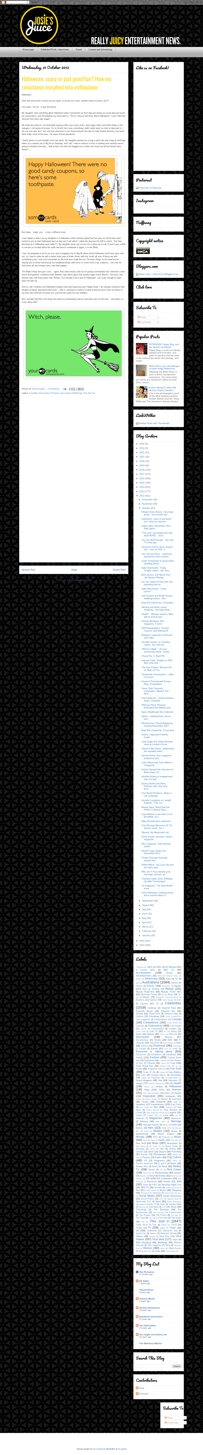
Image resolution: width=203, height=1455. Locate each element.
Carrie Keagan (168, 1000)
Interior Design (151, 1099)
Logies (139, 1115)
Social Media (146, 1195)
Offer (161, 1149)
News (155, 1143)
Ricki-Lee (175, 1176)
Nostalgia (140, 1149)
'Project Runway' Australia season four (154, 859)
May (144, 918)
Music (177, 1136)
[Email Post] (64, 388)
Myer (145, 1140)
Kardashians (157, 1104)
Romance (152, 1181)
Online (172, 1148)
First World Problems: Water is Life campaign (156, 794)
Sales (145, 1185)
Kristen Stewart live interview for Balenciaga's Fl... (157, 770)
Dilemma (173, 1034)
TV (149, 1227)
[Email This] (70, 389)
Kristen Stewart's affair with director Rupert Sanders (162, 389)
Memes (139, 1128)
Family (139, 1057)
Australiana (150, 982)
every (175, 1049)
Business (140, 1000)
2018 (142, 469)
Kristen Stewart (152, 1110)
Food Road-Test (144, 1066)
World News (143, 1251)
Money (174, 1131)
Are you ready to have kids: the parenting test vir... (157, 583)
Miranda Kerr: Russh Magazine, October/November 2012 (157, 724)
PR (145, 1161)
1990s (159, 967)
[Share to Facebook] (79, 389)
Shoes (163, 1190)
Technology (141, 1210)
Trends (139, 1228)
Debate (150, 1034)
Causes (144, 1003)
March (145, 926)
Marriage (176, 1121)
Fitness (151, 1063)
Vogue (175, 1239)
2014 (142, 487)
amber (138, 979)
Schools (158, 1187)
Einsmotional (168, 1043)
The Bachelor (161, 1209)
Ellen (178, 1042)
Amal (160, 976)
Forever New (165, 1066)
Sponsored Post (143, 1201)
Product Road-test (144, 1163)
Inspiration (149, 1096)
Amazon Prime (172, 976)
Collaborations (160, 1019)
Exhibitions (156, 1054)
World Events (175, 1248)
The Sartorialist (147, 1325)
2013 (142, 491)
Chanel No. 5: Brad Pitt (152, 656)
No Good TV (154, 1146)
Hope (147, 1089)
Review (162, 1175)
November (147, 503)
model (146, 1131)
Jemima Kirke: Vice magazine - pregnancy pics (157, 756)
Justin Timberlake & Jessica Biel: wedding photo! (157, 562)
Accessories (143, 972)
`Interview (140, 967)
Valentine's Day (170, 1231)
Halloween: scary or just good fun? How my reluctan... (156, 520)
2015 (142, 482)
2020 (142, 461)
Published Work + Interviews (55, 49)
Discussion (44, 393)
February (147, 931)
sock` (161, 1199)
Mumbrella (166, 1137)
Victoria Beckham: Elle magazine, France (152, 622)
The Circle (157, 1212)
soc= (179, 1193)
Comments (145, 322)
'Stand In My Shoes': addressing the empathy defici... (157, 749)
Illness (167, 1093)
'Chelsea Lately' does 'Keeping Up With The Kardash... (156, 880)
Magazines (155, 1118)
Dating (174, 1031)
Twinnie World (147, 1298)
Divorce (169, 1037)
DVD (170, 1040)
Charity (139, 1013)
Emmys (144, 1046)
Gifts (143, 1075)
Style (162, 1204)
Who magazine (154, 1245)
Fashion (154, 1057)
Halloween (66, 393)
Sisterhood (145, 1193)
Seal (176, 1188)
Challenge (151, 1008)
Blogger (122, 1448)
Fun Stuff (175, 1068)
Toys (154, 1225)
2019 (142, 465)
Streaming (140, 1204)
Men (150, 1127)
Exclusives (141, 1054)
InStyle (138, 1099)
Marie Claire (160, 1121)
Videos (139, 1236)
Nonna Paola (171, 1146)
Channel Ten (168, 1011)
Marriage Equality (151, 1125)
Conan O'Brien (172, 1023)
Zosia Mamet (171, 1251)
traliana (164, 1225)
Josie (141, 1388)
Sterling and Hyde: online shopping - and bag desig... (156, 608)
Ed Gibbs (144, 1281)
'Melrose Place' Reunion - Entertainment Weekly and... (156, 706)
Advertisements (143, 975)
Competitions (151, 1022)
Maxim (165, 1125)
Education (154, 1043)
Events (154, 1048)
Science (169, 1188)
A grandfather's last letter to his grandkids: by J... (157, 815)
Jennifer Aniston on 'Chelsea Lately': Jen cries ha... (155, 643)
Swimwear (153, 1207)
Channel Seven (144, 1011)
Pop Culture (174, 1157)
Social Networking (172, 1196)
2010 (142, 945)
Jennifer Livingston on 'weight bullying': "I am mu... (156, 801)
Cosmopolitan (157, 1029)
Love (165, 1115)
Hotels (162, 1090)
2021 (142, 456)
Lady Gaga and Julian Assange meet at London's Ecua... (157, 742)
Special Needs (172, 1199)
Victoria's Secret (168, 1233)
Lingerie (172, 1112)
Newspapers (172, 1143)
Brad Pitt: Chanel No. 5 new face (157, 730)
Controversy (155, 1025)
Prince (175, 1161)
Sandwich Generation (151, 1316)
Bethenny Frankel (149, 994)
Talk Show (171, 1206)
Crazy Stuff (140, 1031)
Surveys (142, 1207)
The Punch (161, 1215)
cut (165, 1031)
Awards (150, 986)
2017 (142, 474)
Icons (156, 1093)
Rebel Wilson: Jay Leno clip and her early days (157, 866)
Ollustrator (99, 1448)
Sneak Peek (169, 1193)
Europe (142, 1049)
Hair (160, 1080)
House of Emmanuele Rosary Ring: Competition (156, 682)
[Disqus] (74, 438)
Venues (153, 1233)
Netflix (162, 1140)
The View (163, 1218)
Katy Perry (176, 1104)
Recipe (151, 1170)
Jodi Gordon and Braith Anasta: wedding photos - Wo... (157, 597)
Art (176, 979)
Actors (169, 973)
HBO (167, 1083)
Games (162, 1072)
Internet (164, 1099)
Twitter (172, 1227)
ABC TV (169, 970)
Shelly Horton (151, 1190)
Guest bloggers (144, 1080)
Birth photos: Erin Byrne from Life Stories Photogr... (155, 576)
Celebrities (173, 1003)
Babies (177, 986)
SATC (154, 1185)
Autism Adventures (149, 1307)
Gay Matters (175, 1072)
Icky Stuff (147, 1093)
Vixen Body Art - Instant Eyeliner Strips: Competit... (157, 699)
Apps (168, 979)
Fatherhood (149, 1060)
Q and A (162, 1163)
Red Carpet (174, 1169)
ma (176, 1115)
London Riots (152, 1115)
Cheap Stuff (154, 1014)
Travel (79, 49)
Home (74, 569)
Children (33, 393)
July (144, 909)
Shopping (176, 1190)
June (145, 913)
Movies (140, 1136)
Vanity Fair (141, 1233)
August (146, 905)
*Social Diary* (146, 1290)
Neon (153, 1140)
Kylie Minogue (170, 1110)
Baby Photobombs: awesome (156, 821)
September (148, 900)
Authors (174, 983)
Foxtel (139, 1068)
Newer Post (29, 569)
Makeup (144, 1121)
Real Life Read (159, 1166)
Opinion (139, 1152)
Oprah (151, 1152)
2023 (142, 448)
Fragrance (152, 1069)
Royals (166, 1181)
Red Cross (147, 1173)
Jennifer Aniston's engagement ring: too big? (156, 777)
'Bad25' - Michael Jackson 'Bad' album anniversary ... (157, 615)
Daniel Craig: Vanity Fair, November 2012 (153, 852)
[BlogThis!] (73, 389)
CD (157, 1004)
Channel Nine (168, 1008)
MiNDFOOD (166, 1128)
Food (172, 1063)
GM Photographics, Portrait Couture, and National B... (155, 629)
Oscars (162, 1151)
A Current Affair (145, 970)
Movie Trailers (166, 1134)
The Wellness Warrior (150, 1343)
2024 (142, 443)
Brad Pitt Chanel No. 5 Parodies (157, 602)
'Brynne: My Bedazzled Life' (155, 832)
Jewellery (140, 1104)
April (144, 922)
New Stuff (141, 1143)
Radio (173, 1163)
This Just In (89, 393)
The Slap (174, 1215)
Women (147, 1248)
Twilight (162, 1228)
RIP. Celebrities (164, 1178)
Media (174, 1125)
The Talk (152, 1218)
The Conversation (173, 1212)
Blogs (170, 994)
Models (157, 1130)
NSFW (152, 1149)
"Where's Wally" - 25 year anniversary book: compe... (156, 650)
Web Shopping (143, 1242)
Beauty (169, 988)
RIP (148, 1178)
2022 (142, 452)
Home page (28, 49)
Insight (178, 1093)
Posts (143, 317)
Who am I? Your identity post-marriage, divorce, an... (156, 873)
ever (166, 1049)
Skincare (157, 1193)
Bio (163, 994)
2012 (142, 495)
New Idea (174, 1140)
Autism (139, 986)
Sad (179, 1181)
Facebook (171, 1054)
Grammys (155, 1078)
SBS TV (145, 1187)
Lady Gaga (150, 1113)
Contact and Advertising (100, 49)
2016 (142, 478)
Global (143, 1078)
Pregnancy (159, 1160)
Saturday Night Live (171, 1184)
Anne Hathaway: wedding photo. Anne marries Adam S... (157, 894)
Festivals (54, 393)
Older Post (119, 569)
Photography (160, 1154)
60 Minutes (171, 967)
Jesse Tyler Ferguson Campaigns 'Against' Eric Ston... (155, 691)
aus (137, 983)
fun (163, 1069)
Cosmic (144, 1029)
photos (175, 1154)
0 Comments (54, 388)
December (147, 499)
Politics (158, 1157)
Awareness (166, 986)
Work (162, 1248)
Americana (151, 978)
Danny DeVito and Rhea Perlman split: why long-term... (154, 786)
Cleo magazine (143, 1019)
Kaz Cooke (144, 1107)
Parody (144, 1154)
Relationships (161, 1172)
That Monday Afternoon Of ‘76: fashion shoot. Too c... (156, 826)
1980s (149, 967)
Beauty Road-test (145, 991)
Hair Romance (146, 1272)
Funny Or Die (149, 1072)
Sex (138, 1190)
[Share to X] (76, 389)
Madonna (140, 1118)
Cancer (153, 999)
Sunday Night (175, 1204)
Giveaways (175, 1075)
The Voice (176, 1217)
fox (176, 1066)
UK (137, 1230)
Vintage (152, 1236)
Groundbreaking (171, 1078)
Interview (176, 1099)
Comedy (176, 1019)
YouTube (155, 1251)
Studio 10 (151, 1204)
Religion (177, 1173)
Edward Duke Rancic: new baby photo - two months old (157, 513)
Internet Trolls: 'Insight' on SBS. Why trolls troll (157, 661)
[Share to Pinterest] (82, 389)
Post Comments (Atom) (80, 580)
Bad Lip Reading (151, 989)
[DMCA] (143, 253)
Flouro (163, 1063)
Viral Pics (164, 1236)
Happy (139, 1083)
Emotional (159, 1045)
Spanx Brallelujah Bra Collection (157, 712)
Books (146, 997)
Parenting (77, 393)
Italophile (160, 1101)
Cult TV (154, 1031)
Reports (143, 1176)
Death (138, 1034)
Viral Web (158, 1239)
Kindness (169, 1107)
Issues (145, 1101)
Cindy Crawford (172, 1016)
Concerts (140, 1026)
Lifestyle (161, 1113)
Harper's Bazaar (154, 1083)
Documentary (142, 1040)
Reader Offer (142, 1166)
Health (177, 1083)
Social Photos (147, 1199)
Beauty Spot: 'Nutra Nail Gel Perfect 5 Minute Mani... (155, 808)
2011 (142, 941)
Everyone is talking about (154, 1051)
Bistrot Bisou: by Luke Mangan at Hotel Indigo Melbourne (164, 367)
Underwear (152, 1231)
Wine (167, 1245)
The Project (145, 1215)
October (146, 508)
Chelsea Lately (171, 1014)
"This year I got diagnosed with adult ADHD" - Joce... (156, 534)
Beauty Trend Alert (171, 991)
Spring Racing (172, 1201)
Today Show (142, 1225)
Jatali (175, 1102)
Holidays (159, 1087)
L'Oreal (139, 1113)
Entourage (177, 1046)
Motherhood (142, 1134)
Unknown (143, 1393)
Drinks (157, 1040)
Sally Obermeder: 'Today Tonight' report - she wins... (156, 569)
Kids (156, 1107)
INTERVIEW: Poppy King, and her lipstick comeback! (164, 345)
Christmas (154, 1016)
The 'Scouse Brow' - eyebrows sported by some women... (156, 555)
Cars (179, 1000)
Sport (158, 1201)
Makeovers (176, 1118)
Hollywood (175, 1086)
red (161, 1170)
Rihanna (139, 1179)
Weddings (162, 1242)
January (146, 935)
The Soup (140, 1218)
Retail (152, 1176)
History (147, 1087)
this (143, 1222)
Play (137, 1157)
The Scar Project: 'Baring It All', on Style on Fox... (156, 668)
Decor (162, 1034)
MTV (155, 1137)
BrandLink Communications (167, 997)
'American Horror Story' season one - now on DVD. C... (157, 548)
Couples (173, 1029)
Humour (176, 1089)
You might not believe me (153, 1334)
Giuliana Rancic (158, 1075)
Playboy (146, 1157)
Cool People (175, 1026)
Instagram (170, 1096)
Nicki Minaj (140, 1146)
